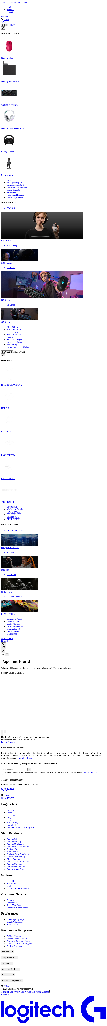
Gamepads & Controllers (18, 861)
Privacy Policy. (90, 772)
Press (9, 820)
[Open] (7, 654)
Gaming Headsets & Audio (19, 846)
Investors (11, 815)
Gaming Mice (13, 839)
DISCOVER (7, 352)
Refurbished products (16, 866)
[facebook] (8, 789)
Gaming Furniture (14, 864)
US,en (6, 19)
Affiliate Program (14, 936)
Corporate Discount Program (19, 941)
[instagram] (2, 789)
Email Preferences (15, 922)
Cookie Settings (34, 992)
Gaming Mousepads (15, 842)
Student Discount (14, 946)
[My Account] (3, 651)
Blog (9, 817)
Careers (10, 812)
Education (11, 12)
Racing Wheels (13, 849)
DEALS (4, 641)
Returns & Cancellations (17, 908)
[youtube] (10, 789)
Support (4, 17)
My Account (12, 924)
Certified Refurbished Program (20, 827)
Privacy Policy (20, 992)
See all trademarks (26, 758)
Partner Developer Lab (17, 938)
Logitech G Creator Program (19, 943)
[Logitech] (5, 22)
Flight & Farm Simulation (18, 854)
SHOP (4, 25)
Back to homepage (9, 742)
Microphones (12, 851)
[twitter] (5, 789)
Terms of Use (7, 992)
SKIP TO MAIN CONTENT (14, 2)
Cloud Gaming (13, 859)
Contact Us (12, 903)
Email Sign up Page (15, 919)
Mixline (10, 886)
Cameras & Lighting (16, 856)
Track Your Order (14, 905)
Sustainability (13, 822)
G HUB (10, 881)
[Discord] (13, 789)
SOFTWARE (7, 638)
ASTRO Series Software (18, 888)
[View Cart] (3, 654)
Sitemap (45, 992)
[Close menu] (3, 28)
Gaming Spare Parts (15, 869)
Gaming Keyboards (15, 844)
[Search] (3, 644)
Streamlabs (11, 883)
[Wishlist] (3, 647)
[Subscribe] (29, 769)
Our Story (11, 810)
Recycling (11, 825)
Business (10, 9)
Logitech (10, 7)
